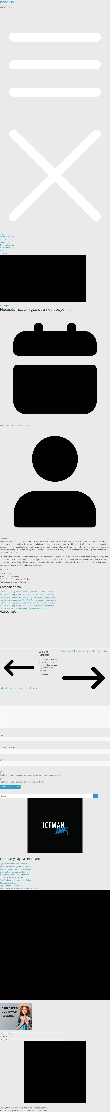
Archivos (3, 1036)
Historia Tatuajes (7, 236)
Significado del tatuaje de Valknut (13, 864)
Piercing (3, 250)
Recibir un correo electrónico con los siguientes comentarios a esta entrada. (31, 775)
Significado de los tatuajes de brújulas (15, 880)
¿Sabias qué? (5, 242)
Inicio (2, 234)
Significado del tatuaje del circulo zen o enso (18, 866)
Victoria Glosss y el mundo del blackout (19, 688)
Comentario (44, 675)
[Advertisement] (55, 630)
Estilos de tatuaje (7, 247)
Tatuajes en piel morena (10, 883)
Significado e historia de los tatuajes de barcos (19, 888)
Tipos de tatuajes (7, 245)
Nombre (4, 735)
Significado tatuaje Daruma (11, 885)
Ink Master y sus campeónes (11, 877)
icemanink (4, 539)
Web (2, 760)
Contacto (3, 253)
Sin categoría (5, 305)
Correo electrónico (8, 747)
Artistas (3, 239)
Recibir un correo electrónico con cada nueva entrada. (22, 782)
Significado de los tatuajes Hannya (14, 872)
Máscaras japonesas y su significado (14, 874)
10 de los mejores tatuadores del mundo (16, 869)
